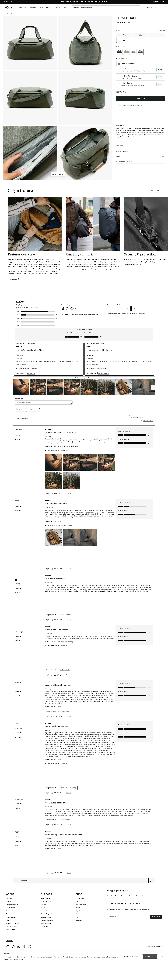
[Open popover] (126, 52)
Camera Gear (22, 8)
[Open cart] (161, 8)
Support (149, 8)
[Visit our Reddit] (29, 946)
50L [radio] (140, 35)
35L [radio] (124, 35)
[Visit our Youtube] (18, 946)
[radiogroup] (140, 74)
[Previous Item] (151, 190)
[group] (140, 38)
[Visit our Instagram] (7, 946)
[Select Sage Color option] (140, 52)
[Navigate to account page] (156, 8)
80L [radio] (124, 40)
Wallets (57, 8)
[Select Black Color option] (119, 52)
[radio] (119, 52)
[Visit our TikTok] (24, 946)
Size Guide (161, 30)
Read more (119, 145)
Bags (41, 8)
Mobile (48, 8)
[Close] (162, 956)
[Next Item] (158, 190)
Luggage (33, 8)
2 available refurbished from (131, 105)
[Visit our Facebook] (13, 946)
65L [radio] (157, 35)
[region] (84, 956)
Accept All (150, 956)
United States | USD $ (154, 947)
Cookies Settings (131, 956)
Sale (64, 8)
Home (4, 14)
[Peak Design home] (8, 8)
